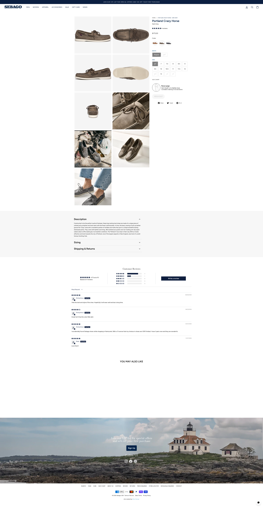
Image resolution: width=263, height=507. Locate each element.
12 (185, 69)
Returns (132, 486)
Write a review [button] (173, 278)
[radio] (155, 43)
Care (94, 486)
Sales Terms (138, 495)
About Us (110, 486)
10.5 (167, 69)
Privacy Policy (147, 495)
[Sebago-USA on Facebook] (130, 461)
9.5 (155, 69)
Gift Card (76, 7)
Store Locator (154, 486)
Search (83, 486)
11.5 (179, 69)
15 (173, 74)
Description (80, 219)
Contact (179, 486)
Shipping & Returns (84, 248)
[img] (76, 295)
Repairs (125, 486)
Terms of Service (129, 495)
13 (161, 74)
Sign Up (131, 448)
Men (28, 7)
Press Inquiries (142, 486)
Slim (164, 55)
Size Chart (101, 486)
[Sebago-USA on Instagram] (126, 461)
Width (154, 51)
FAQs (89, 486)
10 (161, 69)
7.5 (167, 64)
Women (36, 7)
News (85, 7)
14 (167, 74)
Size (153, 59)
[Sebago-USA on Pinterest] (135, 461)
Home (153, 17)
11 (173, 69)
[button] (156, 28)
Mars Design (135, 499)
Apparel (45, 7)
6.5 (155, 64)
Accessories (57, 7)
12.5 (155, 74)
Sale (67, 7)
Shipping (118, 486)
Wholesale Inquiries (167, 486)
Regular (156, 55)
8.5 (179, 64)
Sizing (77, 242)
